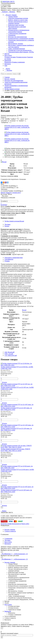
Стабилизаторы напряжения (17, 33)
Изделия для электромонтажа (17, 37)
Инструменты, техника (15, 43)
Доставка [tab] (7, 224)
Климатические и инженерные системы (21, 38)
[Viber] (6, 182)
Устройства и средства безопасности (19, 50)
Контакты (7, 64)
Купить (4, 382)
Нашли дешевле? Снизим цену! (11, 192)
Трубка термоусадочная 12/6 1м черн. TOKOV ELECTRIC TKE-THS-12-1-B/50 (15, 449)
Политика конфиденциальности (11, 523)
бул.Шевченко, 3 (7, 554)
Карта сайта (25, 523)
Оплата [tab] (6, 226)
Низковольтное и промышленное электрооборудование (18, 31)
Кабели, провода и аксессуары (18, 20)
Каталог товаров (11, 15)
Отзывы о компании (18, 62)
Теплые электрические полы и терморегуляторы (18, 22)
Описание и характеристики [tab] (13, 257)
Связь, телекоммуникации (16, 48)
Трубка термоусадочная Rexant (14, 221)
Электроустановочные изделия (18, 18)
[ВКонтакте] (1, 182)
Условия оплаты (21, 57)
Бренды (6, 53)
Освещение (11, 35)
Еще (5, 65)
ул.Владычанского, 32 (21, 554)
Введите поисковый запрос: (9, 633)
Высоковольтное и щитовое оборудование (17, 27)
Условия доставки (10, 57)
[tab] (8, 259)
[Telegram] (8, 182)
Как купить (8, 55)
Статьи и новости (10, 531)
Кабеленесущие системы (16, 25)
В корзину (4, 204)
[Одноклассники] (3, 182)
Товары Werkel (13, 16)
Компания (7, 60)
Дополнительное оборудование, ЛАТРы (21, 52)
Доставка (7, 540)
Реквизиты (7, 62)
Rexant (24, 310)
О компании (8, 538)
